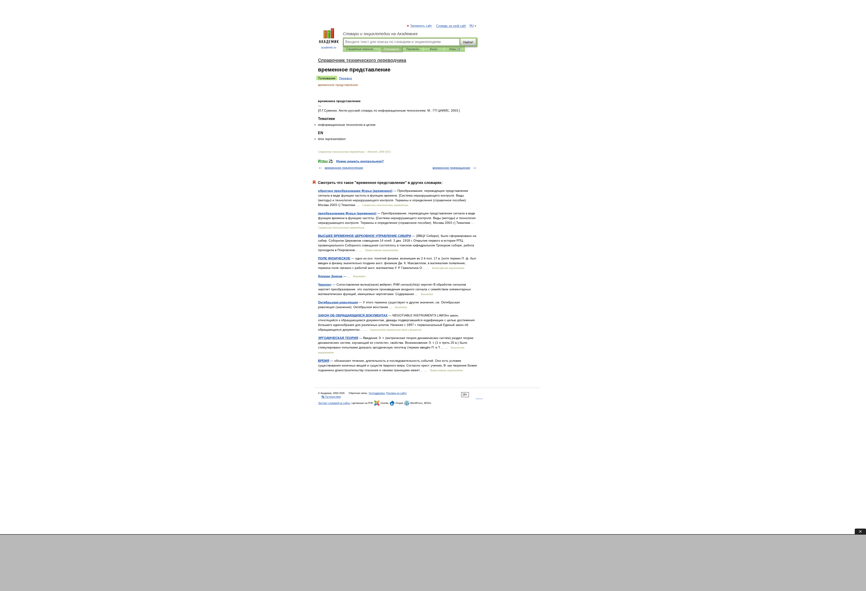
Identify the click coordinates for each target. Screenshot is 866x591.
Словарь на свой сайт (451, 25)
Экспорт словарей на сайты (334, 403)
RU (472, 25)
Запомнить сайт (421, 25)
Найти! (468, 42)
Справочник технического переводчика (361, 49)
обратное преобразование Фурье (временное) (355, 190)
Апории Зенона (330, 276)
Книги (434, 49)
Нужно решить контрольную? (360, 161)
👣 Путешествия (331, 396)
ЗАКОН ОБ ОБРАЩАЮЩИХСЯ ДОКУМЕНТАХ (352, 315)
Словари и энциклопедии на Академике (380, 34)
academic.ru (328, 47)
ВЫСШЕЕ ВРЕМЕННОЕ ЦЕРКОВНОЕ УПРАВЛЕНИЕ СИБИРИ (364, 236)
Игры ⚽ (454, 49)
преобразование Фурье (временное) (347, 213)
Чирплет (325, 284)
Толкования (391, 49)
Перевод (345, 78)
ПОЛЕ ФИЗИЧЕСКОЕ (334, 258)
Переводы (412, 49)
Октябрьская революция (338, 302)
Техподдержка (377, 393)
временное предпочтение (344, 168)
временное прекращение (451, 168)
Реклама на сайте (396, 393)
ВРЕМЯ (323, 360)
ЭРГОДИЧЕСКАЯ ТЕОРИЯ (338, 338)
